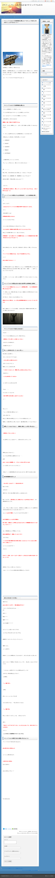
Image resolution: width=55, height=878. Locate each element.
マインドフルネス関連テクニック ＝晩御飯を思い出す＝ (12, 868)
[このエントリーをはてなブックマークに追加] (3, 828)
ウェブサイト (7, 856)
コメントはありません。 (23, 833)
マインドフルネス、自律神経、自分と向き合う (29, 831)
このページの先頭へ (50, 875)
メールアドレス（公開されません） (11, 851)
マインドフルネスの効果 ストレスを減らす (30, 870)
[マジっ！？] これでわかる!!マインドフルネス (23, 5)
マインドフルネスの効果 (33, 833)
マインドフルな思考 (47, 82)
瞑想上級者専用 (46, 131)
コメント (6, 839)
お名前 (5, 846)
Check (6, 828)
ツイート (9, 828)
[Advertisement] (20, 39)
